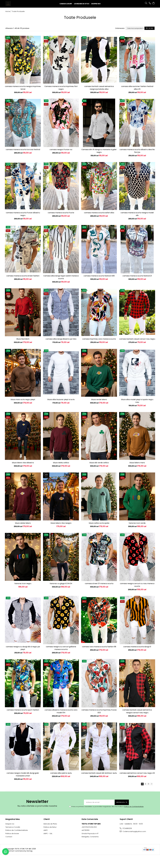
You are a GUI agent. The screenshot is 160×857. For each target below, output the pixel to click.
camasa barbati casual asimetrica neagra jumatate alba (99, 87)
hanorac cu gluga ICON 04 (61, 583)
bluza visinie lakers (23, 523)
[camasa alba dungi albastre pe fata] (61, 312)
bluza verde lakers (99, 399)
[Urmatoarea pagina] (151, 784)
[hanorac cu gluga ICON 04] (61, 557)
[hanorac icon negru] (23, 557)
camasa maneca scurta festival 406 (99, 276)
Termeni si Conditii (12, 827)
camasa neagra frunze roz (61, 149)
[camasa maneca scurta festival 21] (137, 249)
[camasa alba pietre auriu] (61, 746)
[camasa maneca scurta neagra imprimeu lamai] (23, 59)
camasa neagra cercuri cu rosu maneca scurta (137, 584)
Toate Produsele (18, 11)
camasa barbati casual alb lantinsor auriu (99, 773)
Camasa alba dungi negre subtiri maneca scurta (61, 277)
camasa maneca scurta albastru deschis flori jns (137, 150)
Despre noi (95, 4)
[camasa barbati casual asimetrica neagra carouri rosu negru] (137, 683)
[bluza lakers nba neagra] (61, 496)
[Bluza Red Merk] (23, 312)
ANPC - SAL (48, 833)
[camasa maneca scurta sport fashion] (23, 683)
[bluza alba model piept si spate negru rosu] (137, 373)
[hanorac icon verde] (137, 496)
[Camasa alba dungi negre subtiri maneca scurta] (61, 249)
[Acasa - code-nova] (19, 4)
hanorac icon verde (137, 523)
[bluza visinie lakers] (23, 496)
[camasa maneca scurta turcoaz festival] (23, 123)
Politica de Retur (50, 827)
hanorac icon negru (22, 583)
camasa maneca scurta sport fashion (23, 710)
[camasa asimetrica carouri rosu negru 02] (137, 746)
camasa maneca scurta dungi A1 (137, 646)
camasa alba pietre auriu (61, 773)
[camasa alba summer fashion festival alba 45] (137, 59)
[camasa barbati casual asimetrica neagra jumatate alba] (99, 59)
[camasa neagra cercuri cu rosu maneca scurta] (137, 557)
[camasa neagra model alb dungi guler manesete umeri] (23, 746)
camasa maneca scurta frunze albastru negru (23, 214)
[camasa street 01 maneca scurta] (99, 557)
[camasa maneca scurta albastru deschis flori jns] (137, 123)
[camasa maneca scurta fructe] (61, 186)
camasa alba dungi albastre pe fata (61, 339)
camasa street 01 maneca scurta (99, 583)
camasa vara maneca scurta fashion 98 (99, 646)
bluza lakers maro (137, 462)
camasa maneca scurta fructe (61, 212)
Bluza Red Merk (22, 339)
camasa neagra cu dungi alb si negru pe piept (23, 648)
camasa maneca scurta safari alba (99, 212)
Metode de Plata (50, 824)
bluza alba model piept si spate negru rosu (137, 400)
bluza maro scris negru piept (23, 399)
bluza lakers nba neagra (61, 523)
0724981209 (127, 828)
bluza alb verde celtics (99, 462)
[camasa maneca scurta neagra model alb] (137, 186)
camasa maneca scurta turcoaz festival (23, 149)
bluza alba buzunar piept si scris (61, 399)
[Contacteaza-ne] (150, 3)
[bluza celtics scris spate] (99, 496)
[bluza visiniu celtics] (61, 436)
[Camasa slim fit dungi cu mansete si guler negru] (99, 123)
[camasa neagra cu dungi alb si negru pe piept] (23, 620)
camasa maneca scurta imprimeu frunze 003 (99, 711)
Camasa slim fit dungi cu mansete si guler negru (99, 150)
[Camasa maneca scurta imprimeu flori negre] (61, 59)
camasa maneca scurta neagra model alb (137, 214)
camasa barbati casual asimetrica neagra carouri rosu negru (137, 711)
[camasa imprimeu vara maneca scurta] (99, 312)
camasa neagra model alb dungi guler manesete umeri (23, 774)
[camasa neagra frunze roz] (61, 123)
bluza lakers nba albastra (23, 462)
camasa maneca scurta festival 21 (137, 276)
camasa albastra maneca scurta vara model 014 (61, 711)
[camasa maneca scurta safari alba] (99, 186)
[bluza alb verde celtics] (99, 436)
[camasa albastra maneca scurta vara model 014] (61, 683)
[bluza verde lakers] (99, 373)
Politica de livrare (12, 833)
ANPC (46, 830)
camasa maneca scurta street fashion (22, 276)
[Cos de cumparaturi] (153, 3)
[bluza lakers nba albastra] (23, 436)
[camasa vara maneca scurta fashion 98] (99, 620)
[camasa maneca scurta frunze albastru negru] (23, 186)
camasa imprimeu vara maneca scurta (99, 339)
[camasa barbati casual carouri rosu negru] (137, 312)
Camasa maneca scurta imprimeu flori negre (60, 87)
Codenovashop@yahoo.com (134, 831)
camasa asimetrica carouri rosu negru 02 (137, 773)
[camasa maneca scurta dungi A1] (137, 620)
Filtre (150, 28)
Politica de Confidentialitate (134, 806)
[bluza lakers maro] (137, 436)
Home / (8, 11)
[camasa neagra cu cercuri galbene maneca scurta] (61, 620)
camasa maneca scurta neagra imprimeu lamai (23, 87)
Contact (8, 836)
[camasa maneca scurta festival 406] (99, 249)
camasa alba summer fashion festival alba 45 (137, 87)
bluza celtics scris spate (99, 523)
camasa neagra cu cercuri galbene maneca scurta (61, 648)
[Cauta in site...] (146, 3)
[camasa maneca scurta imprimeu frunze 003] (99, 683)
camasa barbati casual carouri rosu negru (137, 339)
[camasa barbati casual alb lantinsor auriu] (99, 746)
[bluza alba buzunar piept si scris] (61, 373)
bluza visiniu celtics (61, 462)
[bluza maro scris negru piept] (23, 373)
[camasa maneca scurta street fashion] (23, 249)
